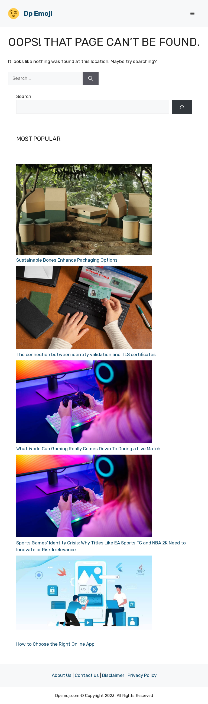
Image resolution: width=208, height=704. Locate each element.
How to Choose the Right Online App (55, 644)
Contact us (87, 675)
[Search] (91, 78)
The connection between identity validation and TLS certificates (86, 354)
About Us (62, 675)
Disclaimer (113, 675)
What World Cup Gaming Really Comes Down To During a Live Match (88, 448)
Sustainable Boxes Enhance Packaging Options (67, 260)
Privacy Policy (142, 675)
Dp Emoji (38, 13)
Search (23, 96)
